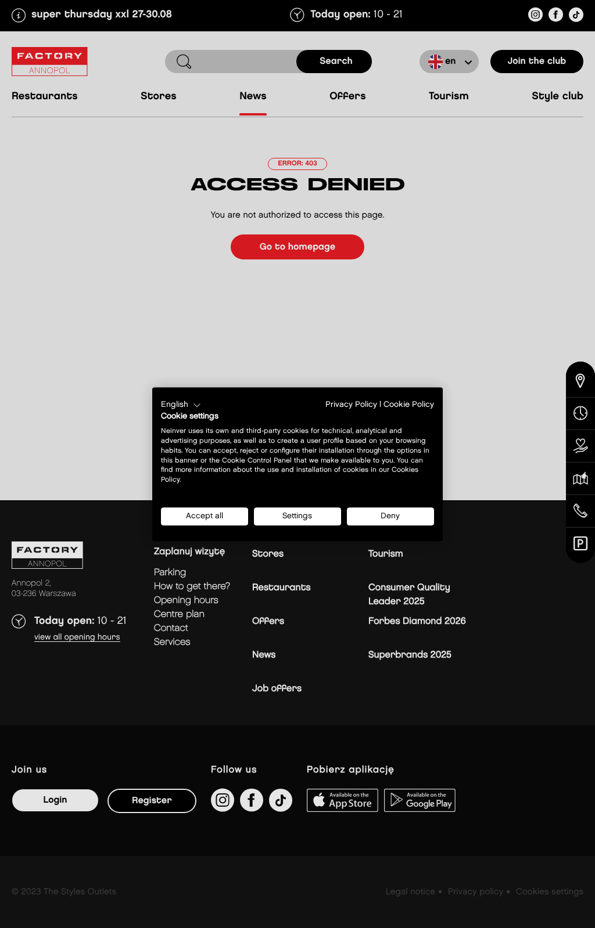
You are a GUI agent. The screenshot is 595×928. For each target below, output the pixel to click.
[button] (181, 405)
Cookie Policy (408, 404)
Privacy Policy (351, 404)
